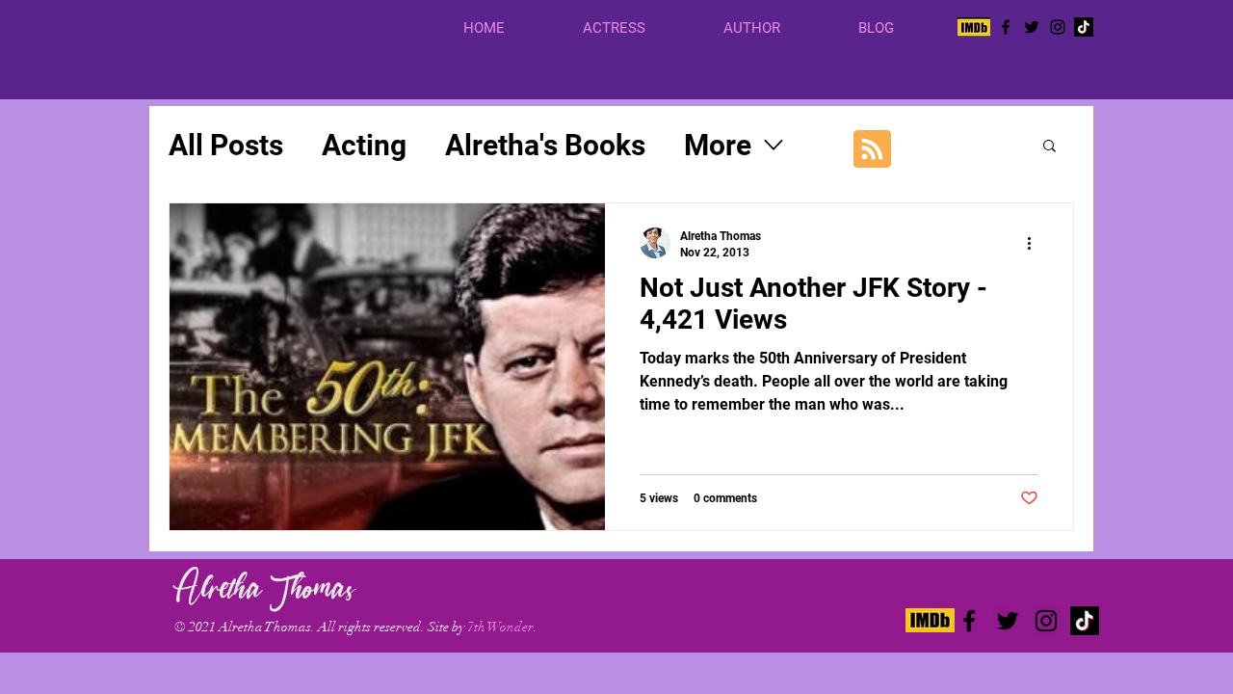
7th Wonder (500, 627)
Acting (364, 145)
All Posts (226, 145)
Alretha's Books (545, 145)
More (717, 145)
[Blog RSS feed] (872, 150)
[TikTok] (1083, 27)
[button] (638, 28)
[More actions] (1035, 242)
